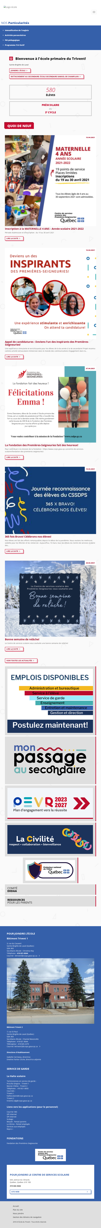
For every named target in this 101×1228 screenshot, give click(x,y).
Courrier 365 (12, 1112)
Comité (12, 889)
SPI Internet (11, 1117)
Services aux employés (16, 1126)
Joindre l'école (18, 70)
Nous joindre (18, 1213)
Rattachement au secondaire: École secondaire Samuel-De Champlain (45, 76)
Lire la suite (12, 238)
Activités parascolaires (15, 35)
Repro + (10, 1129)
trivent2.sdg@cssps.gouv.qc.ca (19, 1101)
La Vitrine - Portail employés (18, 1124)
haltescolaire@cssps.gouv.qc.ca (20, 1096)
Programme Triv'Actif (14, 45)
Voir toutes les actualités (19, 660)
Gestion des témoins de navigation (27, 1217)
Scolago (10, 1119)
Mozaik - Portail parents (16, 1121)
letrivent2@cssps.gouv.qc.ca (26, 1046)
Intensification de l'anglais (17, 30)
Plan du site (18, 1210)
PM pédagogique (12, 40)
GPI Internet (12, 1114)
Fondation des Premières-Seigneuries (22, 1143)
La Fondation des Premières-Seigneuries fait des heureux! (41, 445)
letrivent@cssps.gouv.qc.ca (26, 956)
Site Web (15, 1192)
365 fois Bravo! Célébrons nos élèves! (28, 536)
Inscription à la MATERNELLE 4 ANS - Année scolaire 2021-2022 (44, 228)
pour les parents (19, 901)
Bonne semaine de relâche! (22, 639)
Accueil (16, 1206)
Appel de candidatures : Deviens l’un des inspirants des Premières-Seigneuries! (47, 343)
